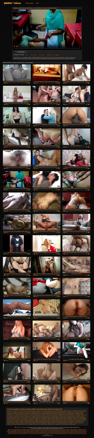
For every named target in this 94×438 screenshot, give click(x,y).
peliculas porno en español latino (14, 414)
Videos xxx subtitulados (23, 432)
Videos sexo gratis (51, 431)
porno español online (22, 418)
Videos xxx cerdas (73, 433)
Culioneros (33, 429)
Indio (27, 54)
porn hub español (15, 417)
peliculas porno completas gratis (75, 413)
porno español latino (12, 418)
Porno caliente (47, 429)
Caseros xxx (15, 432)
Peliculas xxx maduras (35, 431)
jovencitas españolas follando (33, 412)
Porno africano (75, 430)
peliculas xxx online (40, 416)
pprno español (59, 420)
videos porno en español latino (55, 424)
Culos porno (19, 430)
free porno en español (71, 410)
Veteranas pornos (66, 429)
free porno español (81, 410)
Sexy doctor (42, 54)
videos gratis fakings (16, 424)
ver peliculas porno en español (31, 421)
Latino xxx (68, 431)
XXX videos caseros (15, 433)
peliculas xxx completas (74, 414)
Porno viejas (48, 432)
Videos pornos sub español (51, 430)
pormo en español (76, 416)
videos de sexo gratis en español (43, 422)
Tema (37, 3)
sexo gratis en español (18, 421)
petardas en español (50, 416)
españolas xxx (40, 410)
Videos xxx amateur (40, 429)
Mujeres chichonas (82, 430)
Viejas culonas (54, 432)
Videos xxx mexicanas (12, 430)
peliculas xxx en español (19, 416)
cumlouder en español (12, 410)
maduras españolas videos (60, 412)
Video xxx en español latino (55, 433)
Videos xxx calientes (34, 430)
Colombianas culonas (81, 429)
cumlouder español (22, 410)
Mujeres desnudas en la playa (76, 431)
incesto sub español (11, 412)
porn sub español (24, 417)
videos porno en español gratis (40, 424)
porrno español (42, 420)
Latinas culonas (20, 431)
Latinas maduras (71, 432)
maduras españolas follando (47, 412)
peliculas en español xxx (52, 413)
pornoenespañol (23, 420)
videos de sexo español (29, 422)
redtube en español (67, 420)
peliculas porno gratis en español (30, 414)
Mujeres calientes (44, 431)
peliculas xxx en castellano (53, 54)
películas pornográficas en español (60, 414)
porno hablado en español (45, 418)
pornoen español (15, 420)
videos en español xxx (69, 422)
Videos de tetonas (39, 433)
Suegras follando (73, 429)
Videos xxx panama (62, 430)
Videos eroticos (46, 433)
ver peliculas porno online (45, 421)
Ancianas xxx (69, 430)
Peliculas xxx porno (65, 433)
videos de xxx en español (57, 422)
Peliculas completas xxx (60, 431)
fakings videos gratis (61, 410)
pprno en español (51, 420)
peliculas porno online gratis (45, 414)
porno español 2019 (71, 417)
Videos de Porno (32, 433)
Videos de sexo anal (32, 432)
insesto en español (21, 412)
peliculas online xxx (62, 413)
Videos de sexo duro (24, 433)
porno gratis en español (32, 418)
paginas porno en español (73, 412)
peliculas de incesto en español (38, 413)
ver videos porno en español (66, 421)
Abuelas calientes (26, 431)
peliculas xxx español (31, 416)
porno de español (43, 417)
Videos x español (26, 430)
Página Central (29, 3)
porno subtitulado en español (70, 418)
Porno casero (33, 54)
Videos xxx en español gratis (13, 429)
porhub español (67, 416)
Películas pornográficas (11, 431)
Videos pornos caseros (79, 432)
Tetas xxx (60, 429)
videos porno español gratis (69, 424)
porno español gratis (81, 417)
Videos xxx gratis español (8, 2)
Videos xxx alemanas (41, 432)
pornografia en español (33, 420)
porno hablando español (57, 418)
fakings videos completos (50, 410)
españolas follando (31, 410)
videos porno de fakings (26, 424)
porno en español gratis (53, 417)
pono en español (60, 416)
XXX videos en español (62, 432)
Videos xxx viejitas (42, 430)
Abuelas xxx (80, 433)
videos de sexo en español (17, 422)
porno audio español (33, 417)
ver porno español (55, 421)
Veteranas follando (54, 429)
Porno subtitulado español (25, 429)
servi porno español (77, 420)
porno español (62, 417)
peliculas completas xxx (25, 413)
